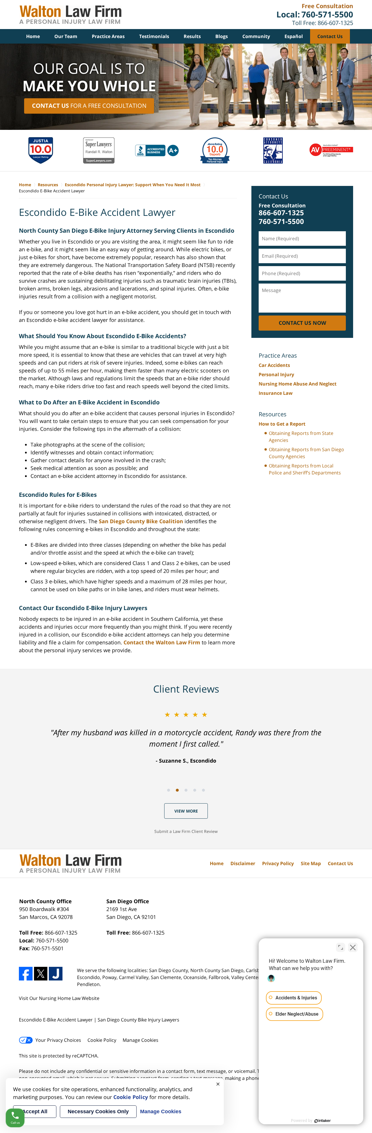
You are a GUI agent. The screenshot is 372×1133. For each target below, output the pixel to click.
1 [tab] (168, 790)
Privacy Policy (278, 863)
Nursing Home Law (60, 998)
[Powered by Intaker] (322, 1121)
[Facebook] (26, 973)
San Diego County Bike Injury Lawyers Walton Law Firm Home (70, 14)
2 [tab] (177, 790)
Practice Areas (108, 36)
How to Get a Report (282, 424)
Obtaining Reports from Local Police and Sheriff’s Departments (305, 469)
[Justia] (55, 973)
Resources (273, 414)
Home (33, 36)
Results (192, 36)
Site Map (311, 863)
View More (186, 811)
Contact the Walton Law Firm (162, 642)
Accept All (34, 1111)
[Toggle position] (340, 947)
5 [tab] (203, 790)
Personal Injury (276, 374)
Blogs (221, 36)
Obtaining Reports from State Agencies (301, 436)
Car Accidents (274, 365)
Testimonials (154, 36)
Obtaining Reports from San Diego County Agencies (306, 453)
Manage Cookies (140, 1040)
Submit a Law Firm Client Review (186, 831)
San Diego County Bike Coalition (141, 521)
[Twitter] (41, 973)
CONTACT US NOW (302, 322)
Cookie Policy (101, 1040)
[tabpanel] (186, 737)
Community (256, 36)
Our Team (65, 36)
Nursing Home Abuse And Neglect (298, 384)
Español (294, 36)
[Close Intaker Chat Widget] (352, 947)
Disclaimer (242, 863)
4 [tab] (194, 790)
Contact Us (330, 36)
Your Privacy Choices (58, 1040)
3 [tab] (186, 790)
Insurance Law (276, 393)
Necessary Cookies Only (98, 1111)
